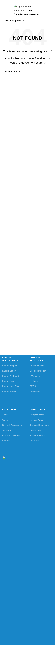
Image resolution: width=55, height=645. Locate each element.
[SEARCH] (49, 20)
